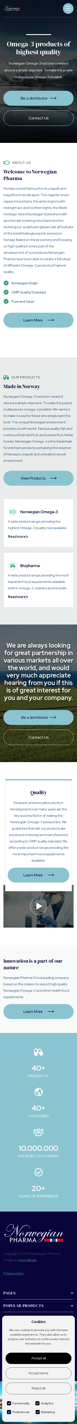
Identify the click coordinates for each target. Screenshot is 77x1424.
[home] (17, 8)
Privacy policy (13, 1273)
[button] (68, 8)
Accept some (38, 1373)
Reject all (38, 1388)
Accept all (38, 1358)
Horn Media (27, 1260)
